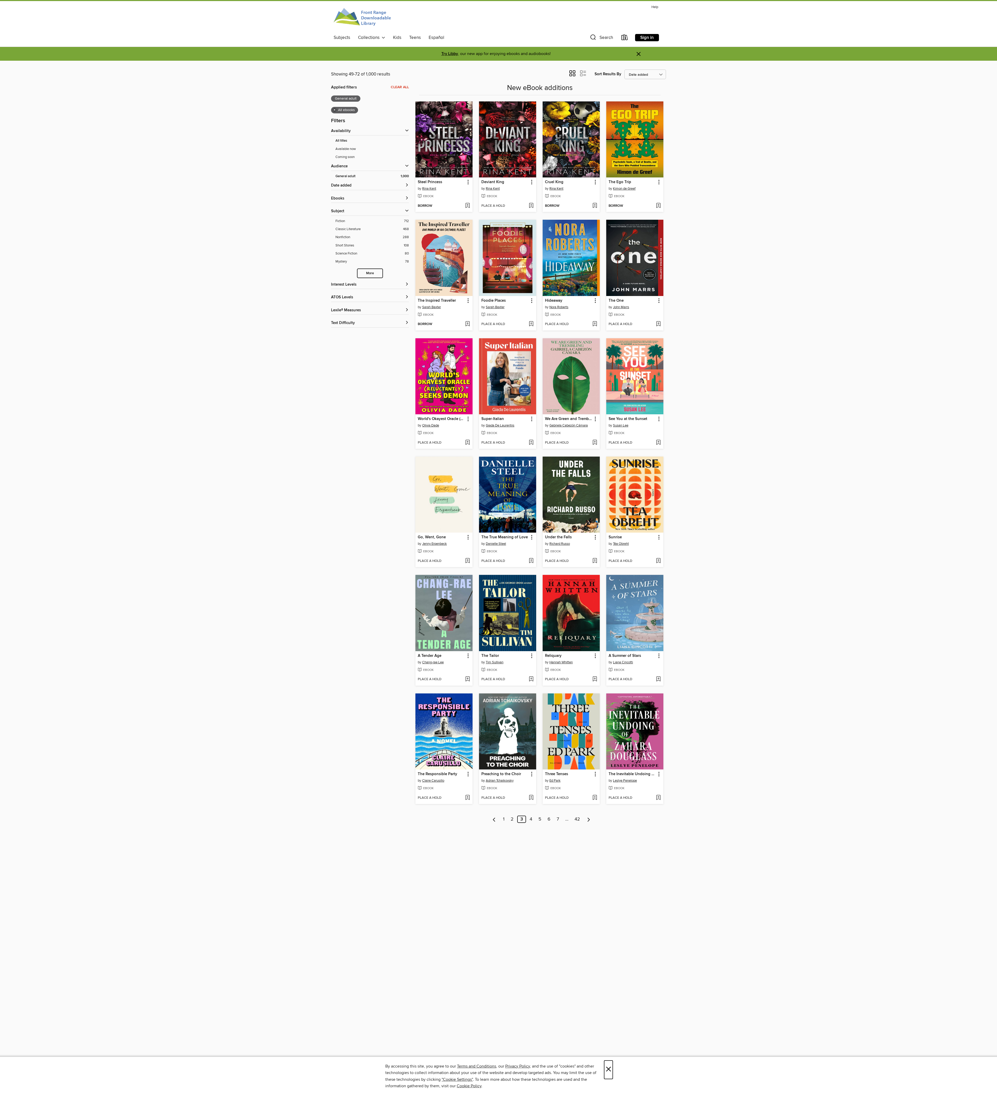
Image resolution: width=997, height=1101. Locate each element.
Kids (397, 37)
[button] (601, 38)
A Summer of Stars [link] (625, 655)
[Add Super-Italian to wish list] (531, 442)
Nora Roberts (558, 307)
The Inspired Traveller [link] (437, 300)
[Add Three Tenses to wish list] (594, 798)
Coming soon (345, 157)
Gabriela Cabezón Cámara (568, 425)
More (370, 273)
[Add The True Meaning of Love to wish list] (531, 561)
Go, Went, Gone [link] (432, 537)
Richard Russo (559, 544)
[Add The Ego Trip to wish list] (658, 206)
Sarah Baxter (431, 307)
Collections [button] (370, 37)
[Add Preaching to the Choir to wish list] (531, 798)
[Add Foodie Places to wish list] (531, 324)
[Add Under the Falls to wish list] (594, 561)
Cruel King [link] (554, 182)
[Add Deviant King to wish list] (531, 206)
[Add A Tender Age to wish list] (467, 679)
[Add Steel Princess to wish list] (467, 206)
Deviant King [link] (492, 182)
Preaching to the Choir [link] (501, 774)
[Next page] (589, 819)
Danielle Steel (496, 544)
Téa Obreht (621, 544)
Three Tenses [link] (556, 774)
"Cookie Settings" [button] (457, 1079)
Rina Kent (429, 189)
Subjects (342, 37)
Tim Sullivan (494, 662)
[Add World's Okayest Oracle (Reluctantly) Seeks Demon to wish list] (467, 442)
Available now (345, 149)
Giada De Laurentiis (500, 425)
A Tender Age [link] (429, 655)
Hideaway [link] (553, 300)
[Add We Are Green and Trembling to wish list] (594, 442)
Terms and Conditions (476, 1066)
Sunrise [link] (615, 537)
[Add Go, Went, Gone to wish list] (467, 561)
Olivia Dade (430, 425)
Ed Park (555, 781)
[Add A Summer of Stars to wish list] (658, 679)
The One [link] (616, 300)
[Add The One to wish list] (658, 324)
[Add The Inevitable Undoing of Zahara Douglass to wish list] (658, 798)
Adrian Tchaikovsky (500, 781)
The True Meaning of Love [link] (504, 537)
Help (654, 7)
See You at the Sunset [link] (628, 419)
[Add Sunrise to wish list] (658, 561)
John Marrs (621, 307)
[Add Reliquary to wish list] (594, 679)
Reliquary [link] (553, 655)
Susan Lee (620, 425)
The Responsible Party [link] (437, 774)
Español (436, 37)
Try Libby (449, 54)
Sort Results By (608, 74)
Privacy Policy (517, 1066)
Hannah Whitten (561, 662)
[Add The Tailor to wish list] (531, 679)
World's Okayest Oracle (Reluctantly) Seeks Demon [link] (441, 419)
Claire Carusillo (433, 781)
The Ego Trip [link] (620, 182)
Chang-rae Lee (433, 662)
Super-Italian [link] (492, 419)
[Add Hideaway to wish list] (594, 324)
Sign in (647, 37)
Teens (415, 37)
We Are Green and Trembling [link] (568, 419)
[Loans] (624, 38)
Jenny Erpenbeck (434, 544)
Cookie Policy (469, 1086)
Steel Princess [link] (430, 182)
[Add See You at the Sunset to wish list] (658, 442)
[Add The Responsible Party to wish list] (467, 798)
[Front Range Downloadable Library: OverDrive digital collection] (363, 18)
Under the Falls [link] (558, 537)
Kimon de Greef (624, 189)
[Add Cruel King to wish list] (594, 206)
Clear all (400, 87)
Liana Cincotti (623, 662)
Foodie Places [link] (493, 300)
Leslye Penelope (625, 781)
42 (577, 819)
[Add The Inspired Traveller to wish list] (467, 324)
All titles (341, 141)
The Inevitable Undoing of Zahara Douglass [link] (632, 774)
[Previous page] (494, 819)
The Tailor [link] (490, 655)
